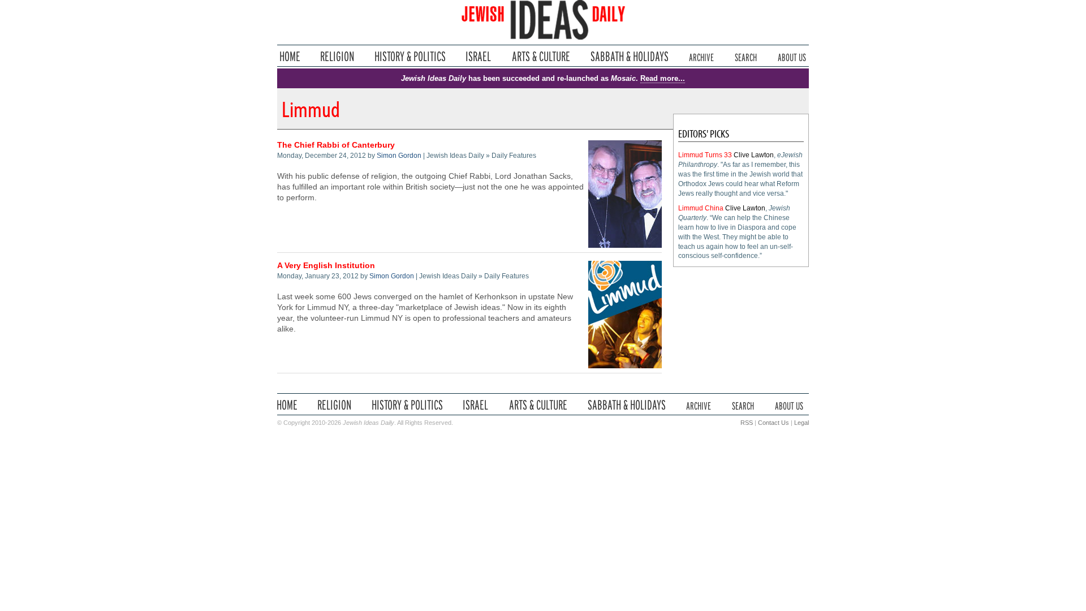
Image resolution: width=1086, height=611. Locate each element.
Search (746, 56)
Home (290, 56)
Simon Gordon (399, 156)
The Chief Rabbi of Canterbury (336, 145)
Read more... (662, 78)
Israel (478, 56)
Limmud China (700, 208)
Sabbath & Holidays (629, 56)
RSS (746, 422)
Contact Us (773, 422)
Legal (801, 422)
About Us (792, 56)
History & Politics (410, 56)
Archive (701, 56)
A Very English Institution (326, 265)
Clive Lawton (754, 155)
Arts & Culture (541, 56)
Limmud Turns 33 (705, 155)
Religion (337, 56)
